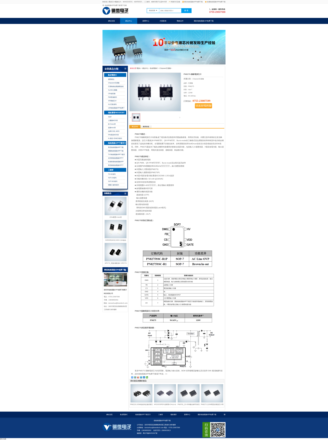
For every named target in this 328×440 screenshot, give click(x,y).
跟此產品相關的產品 (138, 381)
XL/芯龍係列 (112, 104)
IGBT (110, 117)
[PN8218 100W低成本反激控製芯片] (141, 393)
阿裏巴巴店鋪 (175, 2)
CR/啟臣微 (111, 94)
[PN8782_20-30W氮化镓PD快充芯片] (188, 393)
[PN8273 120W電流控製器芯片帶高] (212, 393)
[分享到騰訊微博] (141, 377)
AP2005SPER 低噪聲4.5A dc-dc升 (165, 405)
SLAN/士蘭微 (112, 90)
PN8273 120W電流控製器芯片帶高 (212, 405)
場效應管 (173, 414)
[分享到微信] (147, 377)
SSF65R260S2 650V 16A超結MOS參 (115, 240)
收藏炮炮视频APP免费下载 (216, 2)
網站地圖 (3, 439)
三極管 (110, 170)
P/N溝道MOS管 (113, 135)
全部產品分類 (111, 69)
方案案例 (163, 21)
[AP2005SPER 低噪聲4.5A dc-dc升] (165, 393)
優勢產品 (111, 79)
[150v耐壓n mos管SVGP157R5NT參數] (115, 206)
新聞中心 (145, 21)
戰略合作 (180, 21)
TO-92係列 (112, 174)
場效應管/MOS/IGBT (116, 113)
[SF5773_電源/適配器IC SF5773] (115, 252)
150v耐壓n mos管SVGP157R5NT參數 (116, 217)
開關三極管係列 (113, 185)
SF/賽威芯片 (112, 101)
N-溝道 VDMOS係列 (115, 138)
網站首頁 (111, 21)
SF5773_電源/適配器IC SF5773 (116, 263)
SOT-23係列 (112, 178)
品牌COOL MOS (113, 131)
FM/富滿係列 (112, 97)
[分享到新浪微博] (138, 377)
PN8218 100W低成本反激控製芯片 (141, 405)
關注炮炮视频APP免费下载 (193, 2)
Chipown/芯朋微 (113, 83)
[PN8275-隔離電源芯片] (136, 121)
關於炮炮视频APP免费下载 (204, 21)
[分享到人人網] (144, 377)
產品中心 (128, 21)
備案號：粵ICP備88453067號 (147, 433)
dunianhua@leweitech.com (154, 427)
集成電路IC (112, 75)
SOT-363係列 (112, 181)
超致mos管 (112, 128)
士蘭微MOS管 (113, 120)
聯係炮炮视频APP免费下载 (118, 27)
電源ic (138, 68)
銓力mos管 (112, 124)
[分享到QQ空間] (135, 377)
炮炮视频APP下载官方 (117, 143)
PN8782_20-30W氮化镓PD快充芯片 (189, 405)
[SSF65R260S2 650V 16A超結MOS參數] (115, 229)
